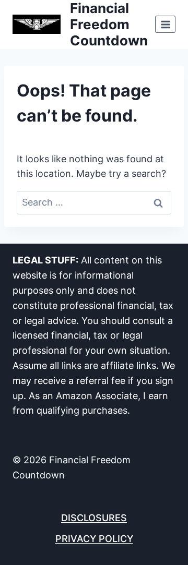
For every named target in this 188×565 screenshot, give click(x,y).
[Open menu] (165, 24)
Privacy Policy (94, 538)
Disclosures (94, 517)
